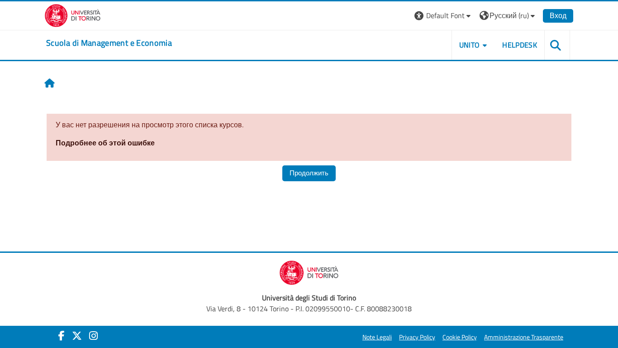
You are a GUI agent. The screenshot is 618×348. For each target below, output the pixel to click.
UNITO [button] (469, 44)
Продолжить (309, 173)
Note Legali (377, 337)
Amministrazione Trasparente (523, 337)
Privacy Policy (417, 337)
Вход (558, 15)
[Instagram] (93, 335)
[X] (77, 335)
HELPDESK (519, 44)
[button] (443, 16)
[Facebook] (61, 335)
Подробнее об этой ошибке (105, 142)
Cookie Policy (459, 337)
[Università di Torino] (72, 14)
